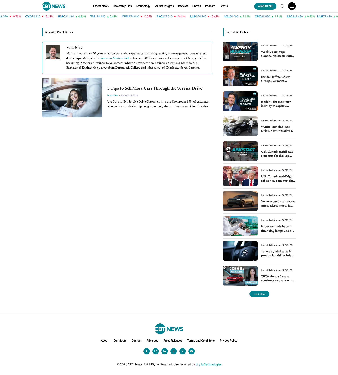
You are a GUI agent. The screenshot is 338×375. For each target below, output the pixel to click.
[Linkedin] (164, 351)
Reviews (183, 6)
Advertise (152, 340)
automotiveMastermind (113, 58)
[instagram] (155, 351)
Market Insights (164, 6)
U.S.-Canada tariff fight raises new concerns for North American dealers (277, 179)
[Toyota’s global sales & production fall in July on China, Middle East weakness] (240, 251)
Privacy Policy (228, 340)
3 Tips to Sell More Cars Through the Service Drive (154, 88)
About (104, 340)
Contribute (120, 340)
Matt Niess (112, 95)
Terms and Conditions (201, 340)
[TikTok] (173, 351)
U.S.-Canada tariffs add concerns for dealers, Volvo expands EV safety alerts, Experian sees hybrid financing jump (278, 154)
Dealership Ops (122, 6)
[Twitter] (182, 351)
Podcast (210, 6)
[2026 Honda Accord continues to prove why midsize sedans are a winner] (240, 276)
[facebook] (146, 351)
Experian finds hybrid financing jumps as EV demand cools (276, 229)
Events (224, 6)
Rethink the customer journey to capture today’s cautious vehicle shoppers (277, 104)
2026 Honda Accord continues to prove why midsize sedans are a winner (277, 279)
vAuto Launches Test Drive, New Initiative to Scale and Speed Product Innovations (278, 129)
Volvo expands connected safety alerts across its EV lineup (278, 204)
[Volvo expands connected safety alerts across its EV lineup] (240, 201)
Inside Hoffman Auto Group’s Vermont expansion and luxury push (276, 79)
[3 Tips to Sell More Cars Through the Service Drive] (72, 97)
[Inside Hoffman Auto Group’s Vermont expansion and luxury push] (240, 76)
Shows (196, 6)
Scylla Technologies (208, 364)
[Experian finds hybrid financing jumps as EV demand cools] (240, 226)
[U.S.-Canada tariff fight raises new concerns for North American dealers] (240, 176)
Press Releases (172, 340)
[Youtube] (191, 351)
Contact (136, 340)
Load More (259, 294)
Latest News (101, 6)
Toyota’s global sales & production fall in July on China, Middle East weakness (278, 254)
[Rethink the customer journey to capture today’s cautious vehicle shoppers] (240, 101)
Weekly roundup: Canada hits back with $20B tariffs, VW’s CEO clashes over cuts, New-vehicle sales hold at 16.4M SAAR (277, 54)
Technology (143, 6)
